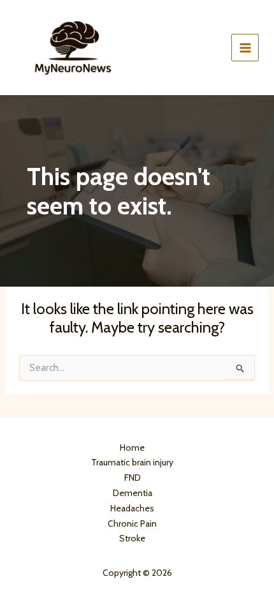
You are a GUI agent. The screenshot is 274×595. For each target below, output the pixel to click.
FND (132, 477)
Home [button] (132, 447)
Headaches (132, 508)
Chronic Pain (132, 523)
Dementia (132, 493)
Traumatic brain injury (132, 462)
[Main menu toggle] (245, 47)
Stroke (132, 538)
